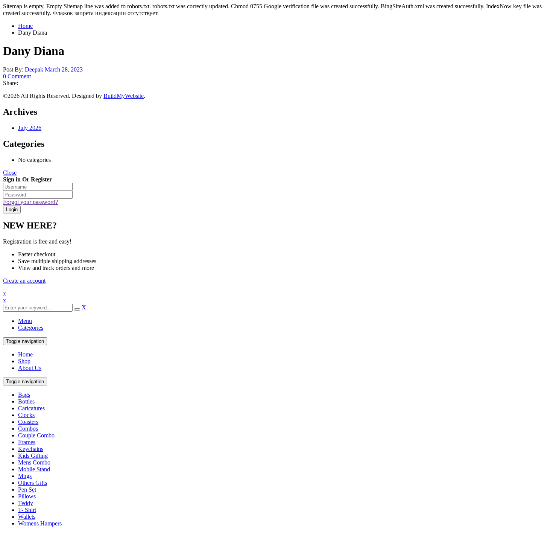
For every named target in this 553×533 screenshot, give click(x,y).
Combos (28, 428)
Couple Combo (36, 435)
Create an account (24, 280)
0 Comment (17, 76)
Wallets (26, 516)
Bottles (26, 401)
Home (25, 26)
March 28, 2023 (64, 69)
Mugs (25, 476)
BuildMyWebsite (123, 96)
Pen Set (27, 489)
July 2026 (29, 128)
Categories (30, 327)
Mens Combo (34, 462)
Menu (25, 321)
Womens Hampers (40, 523)
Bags (24, 394)
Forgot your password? (30, 202)
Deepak (34, 69)
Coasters (28, 422)
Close (10, 172)
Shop (24, 361)
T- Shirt (27, 510)
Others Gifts (32, 483)
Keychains (30, 449)
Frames (26, 442)
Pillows (27, 496)
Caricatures (31, 408)
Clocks (26, 415)
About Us (29, 368)
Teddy (25, 503)
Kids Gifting (33, 455)
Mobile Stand (34, 469)
